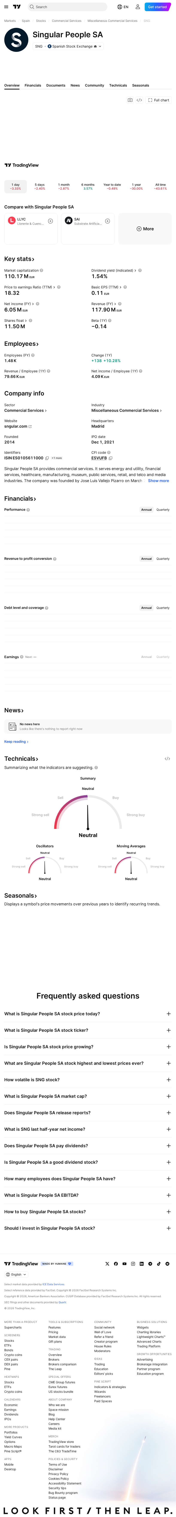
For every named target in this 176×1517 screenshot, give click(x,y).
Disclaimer (56, 1469)
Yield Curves (13, 1437)
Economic (11, 1405)
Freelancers (102, 1396)
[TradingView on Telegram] (150, 1264)
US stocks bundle (61, 1391)
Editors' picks (103, 1373)
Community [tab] (94, 85)
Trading (99, 1364)
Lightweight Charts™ (151, 1337)
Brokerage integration (152, 1364)
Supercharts (12, 1327)
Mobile (9, 1464)
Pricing (53, 1332)
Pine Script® (12, 1451)
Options (9, 1442)
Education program (150, 1373)
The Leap (55, 1369)
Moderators (102, 1351)
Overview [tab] (12, 85)
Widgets (143, 1327)
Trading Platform (148, 1346)
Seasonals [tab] (140, 85)
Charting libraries (149, 1332)
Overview (55, 1355)
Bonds (8, 1350)
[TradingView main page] (17, 7)
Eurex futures (58, 1387)
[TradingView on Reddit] (167, 1264)
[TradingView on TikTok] (159, 1264)
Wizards (100, 1391)
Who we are (57, 1405)
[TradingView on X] (107, 1264)
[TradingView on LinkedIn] (142, 1264)
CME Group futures (62, 1382)
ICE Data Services (53, 1284)
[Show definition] (41, 270)
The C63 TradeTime (62, 1451)
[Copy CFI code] (110, 458)
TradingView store (61, 1442)
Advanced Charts (149, 1341)
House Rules (102, 1346)
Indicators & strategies (110, 1387)
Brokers (54, 1359)
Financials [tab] (33, 85)
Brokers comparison (62, 1364)
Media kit (55, 1428)
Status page (57, 1497)
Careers (54, 1424)
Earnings (10, 1409)
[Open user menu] (138, 7)
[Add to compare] (50, 221)
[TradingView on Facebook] (116, 1264)
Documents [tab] (55, 85)
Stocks (9, 1340)
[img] (95, 46)
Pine (7, 1369)
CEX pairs (11, 1359)
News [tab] (75, 85)
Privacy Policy (58, 1474)
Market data (57, 1337)
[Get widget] (139, 100)
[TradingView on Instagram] (133, 1264)
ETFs (7, 1345)
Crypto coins (13, 1355)
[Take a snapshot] (130, 100)
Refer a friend (103, 1337)
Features (55, 1327)
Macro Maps (13, 1446)
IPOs (7, 1419)
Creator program (106, 1341)
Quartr (62, 1302)
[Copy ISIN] (47, 458)
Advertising (145, 1359)
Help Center (57, 1419)
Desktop (10, 1469)
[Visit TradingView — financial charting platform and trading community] (21, 165)
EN (126, 7)
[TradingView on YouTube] (124, 1264)
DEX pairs (11, 1364)
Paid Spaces (103, 1401)
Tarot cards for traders (64, 1446)
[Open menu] (6, 7)
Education (101, 1369)
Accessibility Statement (65, 1483)
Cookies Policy (59, 1478)
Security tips (57, 1488)
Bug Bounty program (63, 1493)
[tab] (146, 510)
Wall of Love (102, 1332)
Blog (52, 1414)
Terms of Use (58, 1464)
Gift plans (55, 1341)
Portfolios (10, 1432)
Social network (104, 1327)
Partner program (148, 1369)
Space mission (59, 1409)
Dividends (11, 1414)
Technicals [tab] (118, 85)
